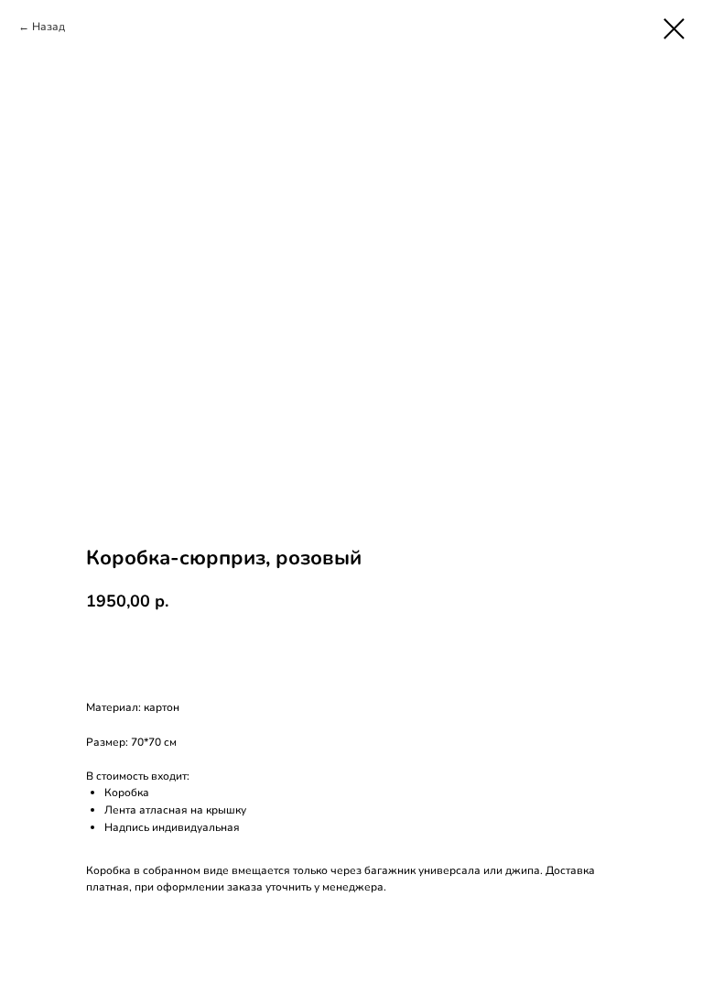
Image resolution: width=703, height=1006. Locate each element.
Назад (48, 26)
